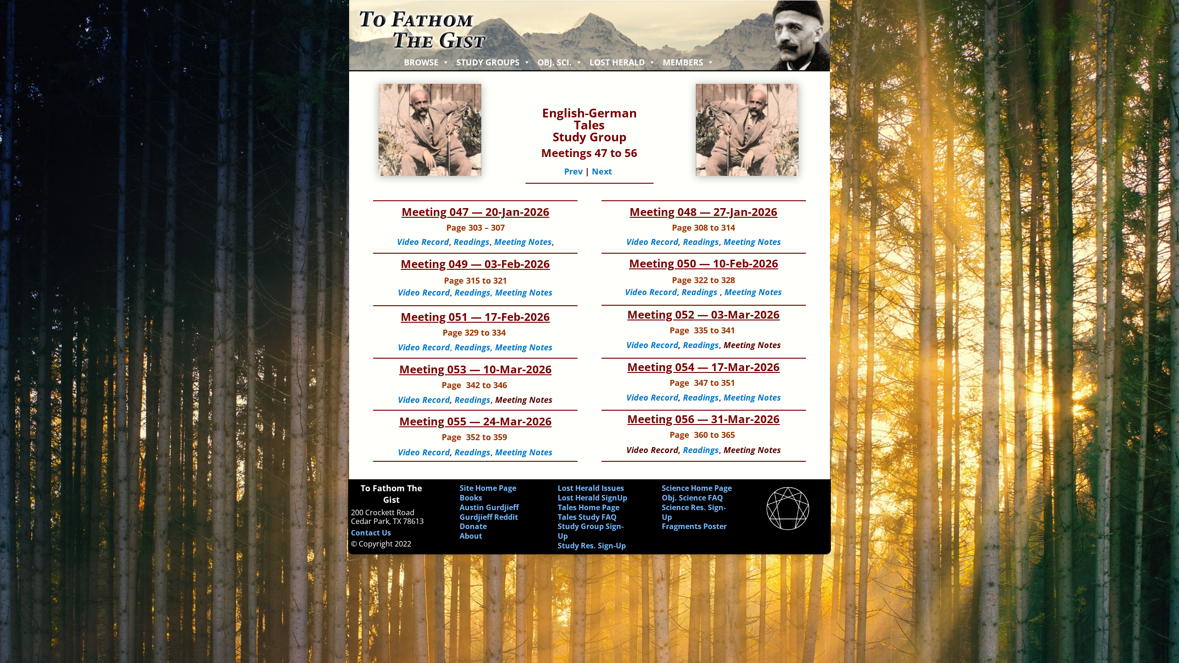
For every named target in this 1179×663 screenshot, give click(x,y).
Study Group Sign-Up (591, 531)
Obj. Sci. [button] (554, 62)
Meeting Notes (752, 241)
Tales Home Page (588, 507)
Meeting (740, 291)
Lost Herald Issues (591, 488)
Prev (573, 171)
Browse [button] (421, 62)
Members (683, 62)
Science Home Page (697, 488)
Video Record (652, 344)
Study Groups (487, 62)
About (471, 536)
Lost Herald (617, 62)
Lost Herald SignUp (592, 498)
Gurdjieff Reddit (489, 517)
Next (602, 171)
